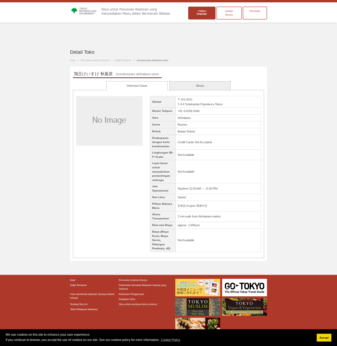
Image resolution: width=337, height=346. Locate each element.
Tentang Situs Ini (79, 304)
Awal (72, 60)
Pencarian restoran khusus (95, 60)
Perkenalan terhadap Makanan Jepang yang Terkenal (142, 287)
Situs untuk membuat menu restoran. (138, 304)
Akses (200, 85)
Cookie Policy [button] (170, 340)
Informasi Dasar (137, 85)
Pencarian (254, 11)
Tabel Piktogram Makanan (84, 309)
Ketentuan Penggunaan (131, 294)
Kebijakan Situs (127, 299)
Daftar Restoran (123, 60)
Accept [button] (324, 337)
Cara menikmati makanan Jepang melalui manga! (92, 296)
